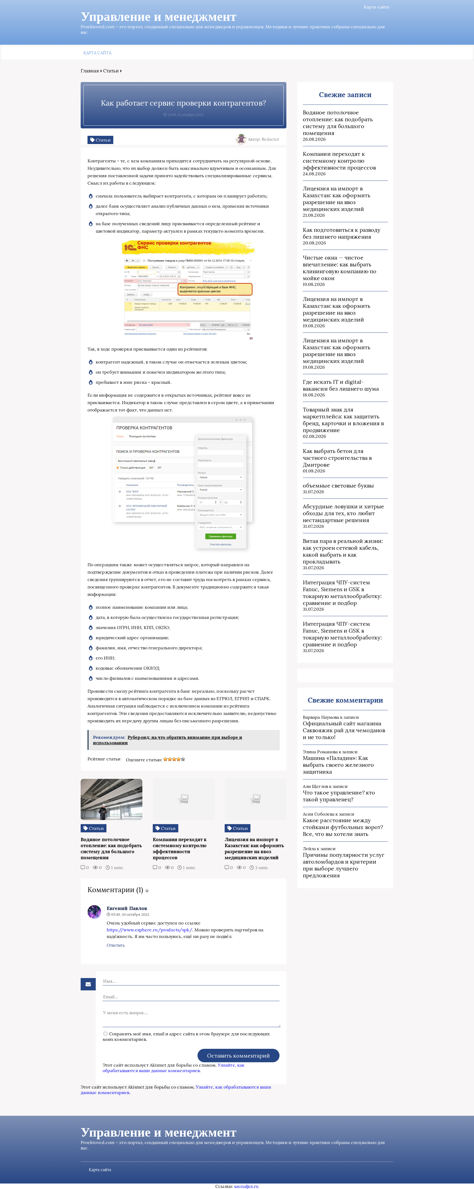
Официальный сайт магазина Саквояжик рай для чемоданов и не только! (344, 730)
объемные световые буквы (338, 485)
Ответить (116, 945)
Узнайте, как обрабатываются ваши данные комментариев (173, 1067)
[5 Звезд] (183, 759)
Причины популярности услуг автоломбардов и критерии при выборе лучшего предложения (343, 865)
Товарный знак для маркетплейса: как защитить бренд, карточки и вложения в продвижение (343, 419)
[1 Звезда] (165, 759)
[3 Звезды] (174, 759)
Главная (90, 71)
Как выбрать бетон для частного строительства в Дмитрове (337, 457)
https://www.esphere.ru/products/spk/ (149, 929)
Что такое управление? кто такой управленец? (339, 796)
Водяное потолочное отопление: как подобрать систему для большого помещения (338, 122)
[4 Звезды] (178, 759)
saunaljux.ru (246, 1186)
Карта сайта (376, 7)
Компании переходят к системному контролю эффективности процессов (339, 160)
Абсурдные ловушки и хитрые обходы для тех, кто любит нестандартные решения (343, 513)
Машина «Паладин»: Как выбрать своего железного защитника (338, 764)
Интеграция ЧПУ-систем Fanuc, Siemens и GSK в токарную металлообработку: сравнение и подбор (342, 592)
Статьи (111, 71)
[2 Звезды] (170, 759)
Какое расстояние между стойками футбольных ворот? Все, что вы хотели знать (343, 827)
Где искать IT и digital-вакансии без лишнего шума (341, 385)
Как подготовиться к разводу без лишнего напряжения (341, 233)
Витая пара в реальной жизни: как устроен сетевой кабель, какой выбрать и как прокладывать (343, 551)
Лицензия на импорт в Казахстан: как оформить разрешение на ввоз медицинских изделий (336, 198)
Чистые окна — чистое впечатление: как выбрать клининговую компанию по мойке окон (339, 267)
